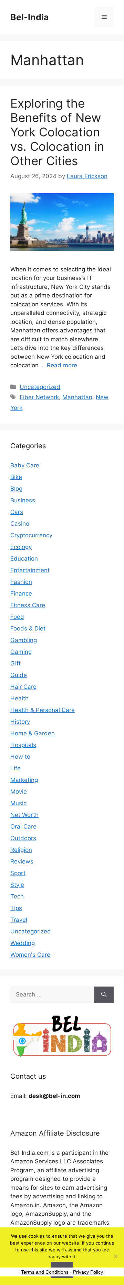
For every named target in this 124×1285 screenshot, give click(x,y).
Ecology (21, 546)
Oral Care (23, 826)
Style (17, 884)
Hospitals (23, 745)
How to (20, 756)
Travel (18, 919)
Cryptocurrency (31, 535)
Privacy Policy (88, 1272)
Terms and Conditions (45, 1272)
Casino (19, 523)
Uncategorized (40, 386)
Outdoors (23, 838)
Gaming (21, 651)
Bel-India (29, 17)
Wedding (22, 943)
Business (22, 500)
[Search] (104, 995)
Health (19, 698)
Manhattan (77, 397)
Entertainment (30, 570)
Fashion (21, 581)
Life (15, 768)
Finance (21, 593)
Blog (16, 488)
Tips (16, 908)
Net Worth (24, 814)
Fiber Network (39, 397)
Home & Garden (32, 733)
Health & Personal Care (42, 710)
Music (18, 803)
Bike (16, 477)
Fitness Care (27, 605)
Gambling (23, 640)
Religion (21, 849)
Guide (18, 675)
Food (17, 616)
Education (24, 558)
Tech (17, 896)
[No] (115, 1256)
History (20, 721)
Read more (62, 365)
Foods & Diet (27, 628)
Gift (15, 663)
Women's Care (30, 954)
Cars (16, 512)
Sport (17, 873)
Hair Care (23, 686)
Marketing (24, 779)
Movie (18, 791)
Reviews (21, 861)
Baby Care (24, 465)
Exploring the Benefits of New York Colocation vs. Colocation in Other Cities (57, 132)
